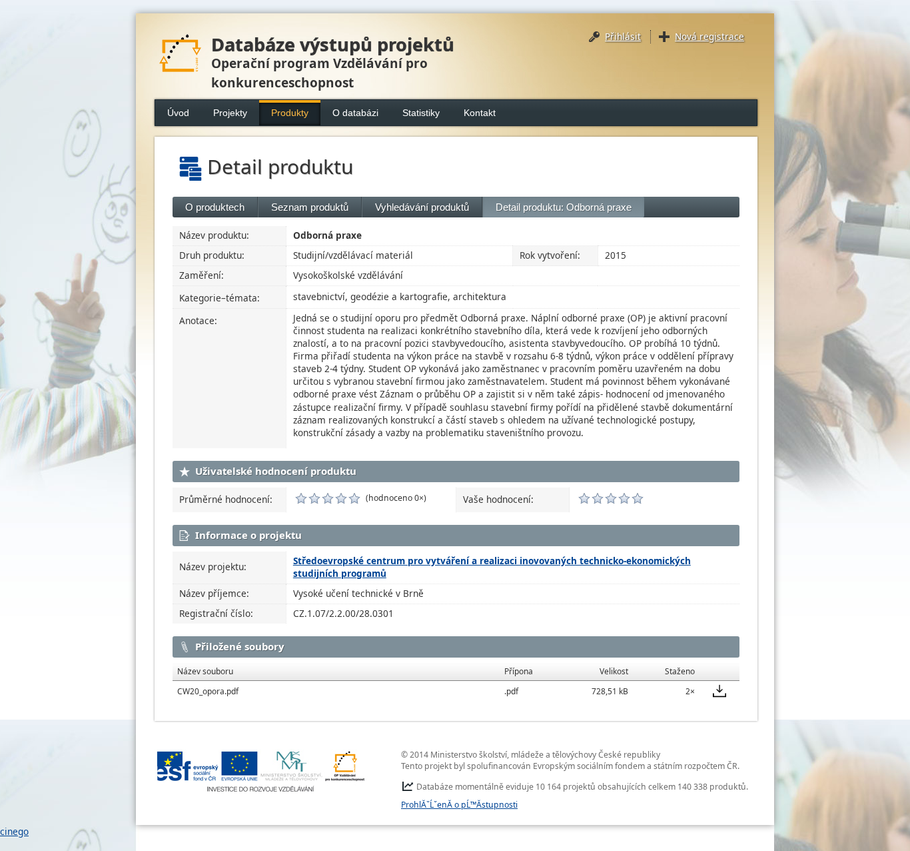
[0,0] (301, 498)
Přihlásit (623, 36)
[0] (584, 498)
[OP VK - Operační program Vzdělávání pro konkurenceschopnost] (261, 771)
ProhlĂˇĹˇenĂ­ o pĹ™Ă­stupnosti (459, 804)
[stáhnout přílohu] (719, 691)
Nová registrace (709, 36)
